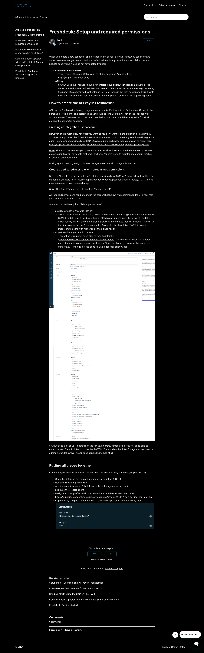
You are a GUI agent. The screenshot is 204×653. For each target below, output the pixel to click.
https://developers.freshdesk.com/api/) (120, 84)
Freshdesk (45, 17)
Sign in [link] (182, 5)
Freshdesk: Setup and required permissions (27, 42)
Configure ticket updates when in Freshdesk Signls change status (29, 62)
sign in (59, 630)
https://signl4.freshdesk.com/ (73, 77)
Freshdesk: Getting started (29, 34)
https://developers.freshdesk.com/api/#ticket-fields (86, 239)
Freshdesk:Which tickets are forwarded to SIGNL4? (29, 51)
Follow (149, 41)
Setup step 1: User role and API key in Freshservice (76, 582)
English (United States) (174, 647)
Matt (59, 40)
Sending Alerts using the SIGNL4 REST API (72, 593)
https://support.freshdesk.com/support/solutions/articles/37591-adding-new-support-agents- (99, 144)
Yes (94, 554)
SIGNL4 (18, 17)
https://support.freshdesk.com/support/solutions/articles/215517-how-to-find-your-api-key (103, 497)
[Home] (24, 5)
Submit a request (167, 5)
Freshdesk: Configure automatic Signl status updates (27, 74)
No (110, 554)
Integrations (31, 17)
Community (149, 5)
